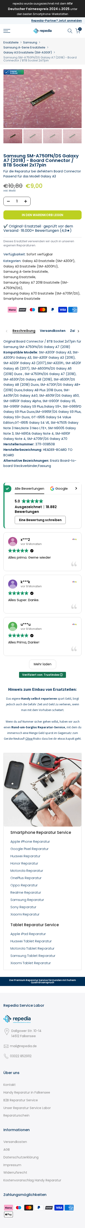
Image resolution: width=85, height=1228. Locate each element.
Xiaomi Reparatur (24, 914)
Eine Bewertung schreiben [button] (40, 520)
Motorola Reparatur (26, 870)
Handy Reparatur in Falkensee (26, 1092)
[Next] (78, 331)
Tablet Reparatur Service (34, 925)
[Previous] (6, 331)
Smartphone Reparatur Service (40, 832)
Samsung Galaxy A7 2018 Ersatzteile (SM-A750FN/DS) (35, 285)
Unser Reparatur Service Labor (27, 1108)
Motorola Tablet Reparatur (32, 948)
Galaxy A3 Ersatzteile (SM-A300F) (27, 52)
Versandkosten (53, 331)
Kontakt (9, 1084)
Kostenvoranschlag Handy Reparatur (32, 1180)
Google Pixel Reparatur (29, 848)
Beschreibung (23, 331)
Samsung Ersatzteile (19, 277)
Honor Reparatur (24, 863)
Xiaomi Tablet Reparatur (30, 963)
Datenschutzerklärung (21, 1157)
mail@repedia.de (23, 1046)
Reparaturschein (16, 1115)
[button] (59, 488)
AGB (6, 1149)
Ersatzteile (11, 42)
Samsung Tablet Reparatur (32, 955)
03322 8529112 (21, 1056)
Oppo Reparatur (24, 885)
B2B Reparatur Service (20, 1100)
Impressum (12, 1165)
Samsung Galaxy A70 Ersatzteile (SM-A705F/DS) (41, 293)
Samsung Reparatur (27, 899)
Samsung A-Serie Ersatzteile (24, 47)
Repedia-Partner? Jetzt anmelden (56, 21)
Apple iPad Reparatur (28, 933)
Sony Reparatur (23, 907)
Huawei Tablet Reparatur (31, 941)
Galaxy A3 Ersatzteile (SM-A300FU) (30, 266)
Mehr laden (42, 664)
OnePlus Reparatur (25, 877)
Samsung (30, 42)
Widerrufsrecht (15, 1172)
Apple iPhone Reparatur (30, 841)
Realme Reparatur (25, 892)
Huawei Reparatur (25, 856)
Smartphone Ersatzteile (21, 298)
